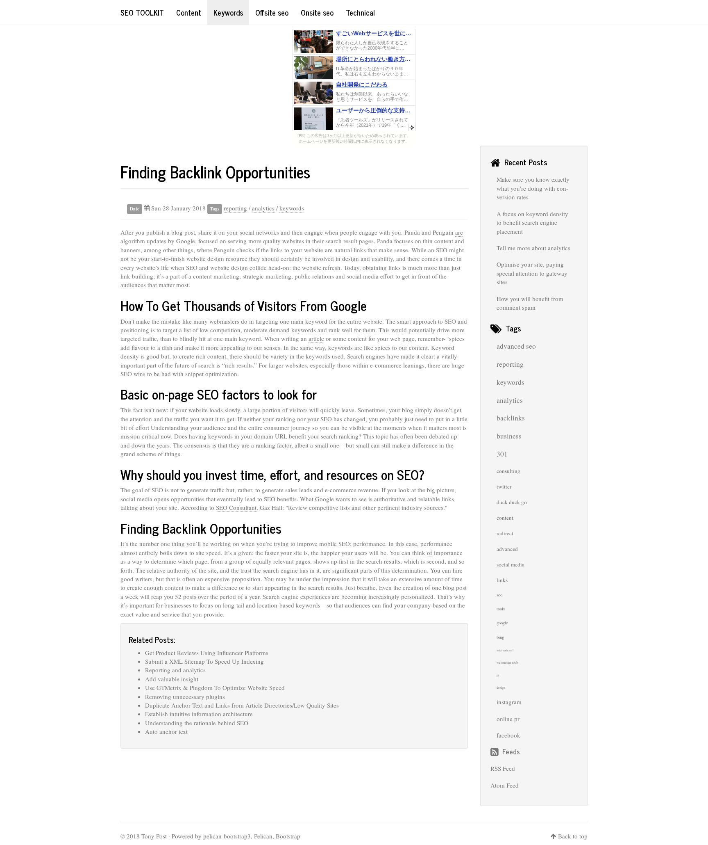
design (501, 687)
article (316, 338)
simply (423, 410)
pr (498, 675)
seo (499, 595)
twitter (504, 486)
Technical (360, 12)
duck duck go (512, 502)
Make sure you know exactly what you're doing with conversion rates (533, 188)
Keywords (228, 12)
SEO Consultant (236, 507)
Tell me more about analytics (533, 248)
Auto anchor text (166, 731)
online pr (508, 719)
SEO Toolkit (142, 12)
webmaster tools (507, 662)
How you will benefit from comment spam (530, 303)
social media (510, 564)
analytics (263, 208)
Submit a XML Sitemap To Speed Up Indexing (204, 661)
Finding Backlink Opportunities (215, 171)
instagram (509, 702)
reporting (235, 208)
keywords (291, 208)
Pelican (263, 836)
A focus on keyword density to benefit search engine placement (532, 222)
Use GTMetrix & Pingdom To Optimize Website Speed (215, 687)
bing (500, 637)
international (505, 650)
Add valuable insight (171, 679)
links (502, 580)
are (459, 232)
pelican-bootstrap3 (227, 836)
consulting (508, 471)
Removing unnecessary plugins (185, 696)
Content (188, 12)
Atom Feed (504, 785)
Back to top (573, 836)
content (505, 517)
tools (501, 609)
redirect (505, 533)
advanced (507, 549)
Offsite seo (271, 12)
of (429, 552)
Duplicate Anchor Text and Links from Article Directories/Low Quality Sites (242, 705)
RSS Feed (502, 768)
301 (502, 454)
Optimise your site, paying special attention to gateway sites (532, 273)
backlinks (511, 417)
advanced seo (516, 346)
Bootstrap (288, 836)
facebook (508, 735)
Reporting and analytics (175, 670)
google (502, 623)
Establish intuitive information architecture (199, 714)
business (509, 436)
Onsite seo (317, 12)
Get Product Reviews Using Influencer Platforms (206, 653)
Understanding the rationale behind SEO (196, 723)
